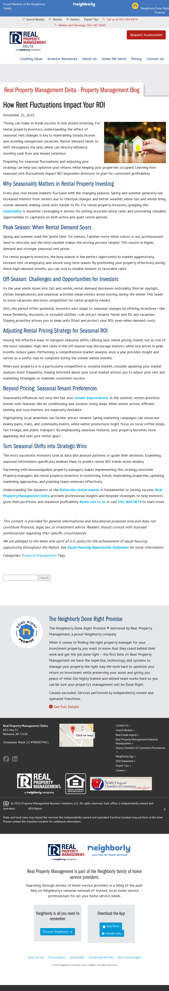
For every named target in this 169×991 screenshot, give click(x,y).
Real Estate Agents (126, 735)
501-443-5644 (96, 25)
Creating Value (31, 58)
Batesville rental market (80, 489)
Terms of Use (35, 957)
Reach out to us (93, 501)
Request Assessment (146, 34)
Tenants (57, 19)
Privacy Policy (56, 957)
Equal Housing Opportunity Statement (98, 547)
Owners (75, 19)
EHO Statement (124, 761)
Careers (120, 770)
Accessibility (76, 957)
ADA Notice (35, 808)
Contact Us (155, 58)
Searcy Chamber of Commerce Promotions (140, 748)
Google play (113, 933)
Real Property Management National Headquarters (137, 741)
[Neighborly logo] (84, 4)
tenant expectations (91, 397)
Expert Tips (91, 19)
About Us (89, 58)
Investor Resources (62, 58)
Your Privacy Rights (129, 957)
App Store (112, 926)
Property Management (39, 555)
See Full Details (66, 706)
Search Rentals (35, 19)
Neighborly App (125, 756)
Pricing (136, 58)
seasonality (12, 211)
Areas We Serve (114, 58)
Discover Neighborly (55, 931)
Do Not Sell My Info (101, 957)
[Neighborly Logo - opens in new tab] (122, 850)
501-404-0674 (128, 19)
